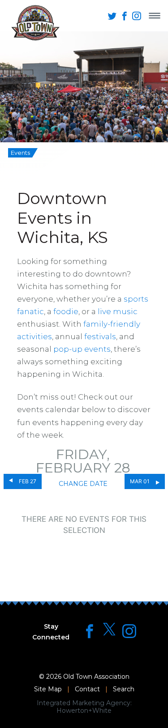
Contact (87, 689)
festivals (100, 336)
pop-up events (82, 349)
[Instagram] (129, 631)
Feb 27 (27, 481)
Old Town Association (96, 677)
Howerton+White (84, 711)
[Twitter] (109, 630)
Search (123, 689)
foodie (65, 311)
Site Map (48, 689)
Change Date (83, 484)
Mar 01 (140, 481)
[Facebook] (89, 631)
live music (118, 311)
